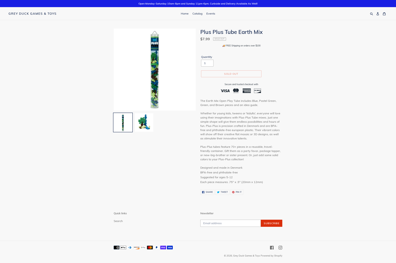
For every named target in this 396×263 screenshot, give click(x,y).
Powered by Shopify (271, 255)
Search (118, 221)
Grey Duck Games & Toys (33, 13)
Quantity (206, 57)
